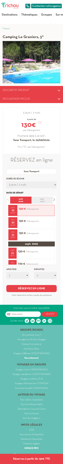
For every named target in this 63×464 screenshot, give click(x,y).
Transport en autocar (31, 344)
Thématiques (29, 14)
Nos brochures (31, 413)
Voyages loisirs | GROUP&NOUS (32, 370)
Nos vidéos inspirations (31, 400)
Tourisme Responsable (31, 404)
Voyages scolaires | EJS (31, 379)
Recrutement (31, 358)
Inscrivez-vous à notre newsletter (31, 308)
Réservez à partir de (31, 459)
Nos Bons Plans (31, 349)
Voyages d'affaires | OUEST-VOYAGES (31, 353)
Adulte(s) (11, 269)
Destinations (10, 14)
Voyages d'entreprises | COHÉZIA (31, 383)
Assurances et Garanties (32, 434)
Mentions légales (31, 444)
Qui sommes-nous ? (31, 335)
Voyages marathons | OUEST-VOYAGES (31, 374)
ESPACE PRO (31, 448)
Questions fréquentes (31, 439)
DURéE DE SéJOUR (15, 179)
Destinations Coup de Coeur (32, 409)
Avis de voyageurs (31, 418)
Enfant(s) (39, 269)
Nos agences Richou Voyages (31, 339)
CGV (31, 430)
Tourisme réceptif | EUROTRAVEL (31, 388)
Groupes (46, 14)
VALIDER (50, 314)
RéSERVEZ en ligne (31, 288)
